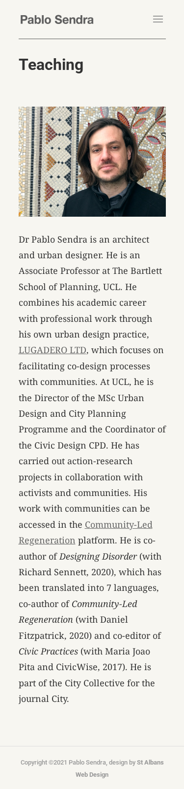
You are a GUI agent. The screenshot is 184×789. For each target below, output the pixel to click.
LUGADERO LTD (52, 350)
